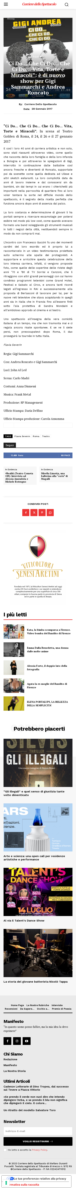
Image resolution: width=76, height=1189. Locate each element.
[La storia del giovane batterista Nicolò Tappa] (38, 953)
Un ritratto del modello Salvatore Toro (30, 1110)
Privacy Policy (39, 1150)
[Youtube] (26, 1041)
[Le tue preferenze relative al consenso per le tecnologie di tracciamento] (6, 1182)
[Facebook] (25, 512)
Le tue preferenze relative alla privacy (40, 1178)
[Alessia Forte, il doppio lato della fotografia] (14, 667)
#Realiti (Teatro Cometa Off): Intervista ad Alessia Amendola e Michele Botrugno (19, 477)
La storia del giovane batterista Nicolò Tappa (36, 981)
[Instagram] (17, 1041)
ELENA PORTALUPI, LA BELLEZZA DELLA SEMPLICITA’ (47, 703)
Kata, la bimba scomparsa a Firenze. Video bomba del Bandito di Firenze (49, 631)
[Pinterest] (42, 512)
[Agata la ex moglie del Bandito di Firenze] (14, 685)
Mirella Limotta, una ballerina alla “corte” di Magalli (54, 476)
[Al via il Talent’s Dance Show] (38, 892)
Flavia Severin (22, 436)
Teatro (38, 56)
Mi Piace (65, 455)
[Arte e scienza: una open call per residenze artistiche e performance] (38, 827)
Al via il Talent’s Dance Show (24, 920)
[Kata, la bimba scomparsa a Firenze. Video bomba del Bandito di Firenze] (14, 631)
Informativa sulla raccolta (21, 1184)
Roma (36, 436)
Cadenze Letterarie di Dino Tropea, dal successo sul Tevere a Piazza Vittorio (36, 1088)
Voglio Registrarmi (36, 1141)
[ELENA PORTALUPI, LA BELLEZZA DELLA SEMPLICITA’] (14, 703)
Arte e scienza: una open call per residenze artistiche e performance (34, 857)
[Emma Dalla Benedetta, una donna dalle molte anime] (14, 649)
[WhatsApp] (50, 512)
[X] (33, 512)
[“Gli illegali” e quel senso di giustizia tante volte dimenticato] (38, 763)
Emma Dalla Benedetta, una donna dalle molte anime (47, 649)
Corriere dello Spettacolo (40, 104)
